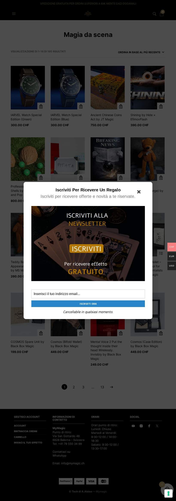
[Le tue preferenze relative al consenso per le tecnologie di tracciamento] (168, 493)
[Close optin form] (139, 192)
